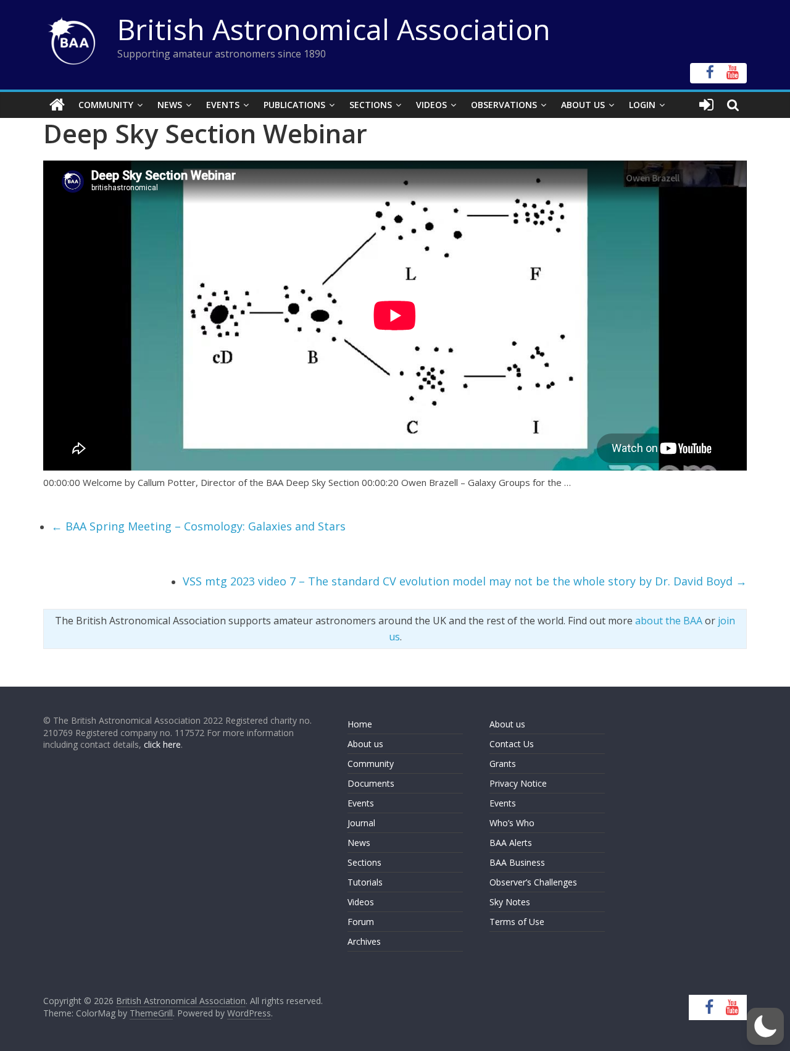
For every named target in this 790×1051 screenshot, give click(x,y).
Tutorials (365, 882)
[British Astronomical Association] (57, 105)
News (169, 105)
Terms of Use (516, 921)
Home (359, 724)
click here (162, 744)
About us (365, 744)
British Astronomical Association (334, 29)
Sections (370, 105)
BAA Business (517, 862)
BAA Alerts (510, 842)
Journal (361, 823)
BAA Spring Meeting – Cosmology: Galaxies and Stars (198, 526)
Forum (360, 921)
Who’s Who (511, 823)
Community (105, 105)
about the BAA (668, 620)
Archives (364, 941)
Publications (294, 105)
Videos (431, 105)
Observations (504, 105)
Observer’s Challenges (533, 882)
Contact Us (511, 744)
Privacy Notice (518, 783)
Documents (370, 783)
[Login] (706, 105)
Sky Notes (509, 902)
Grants (502, 763)
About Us (583, 105)
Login (642, 105)
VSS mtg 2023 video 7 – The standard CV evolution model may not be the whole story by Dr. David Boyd (465, 581)
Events (222, 105)
